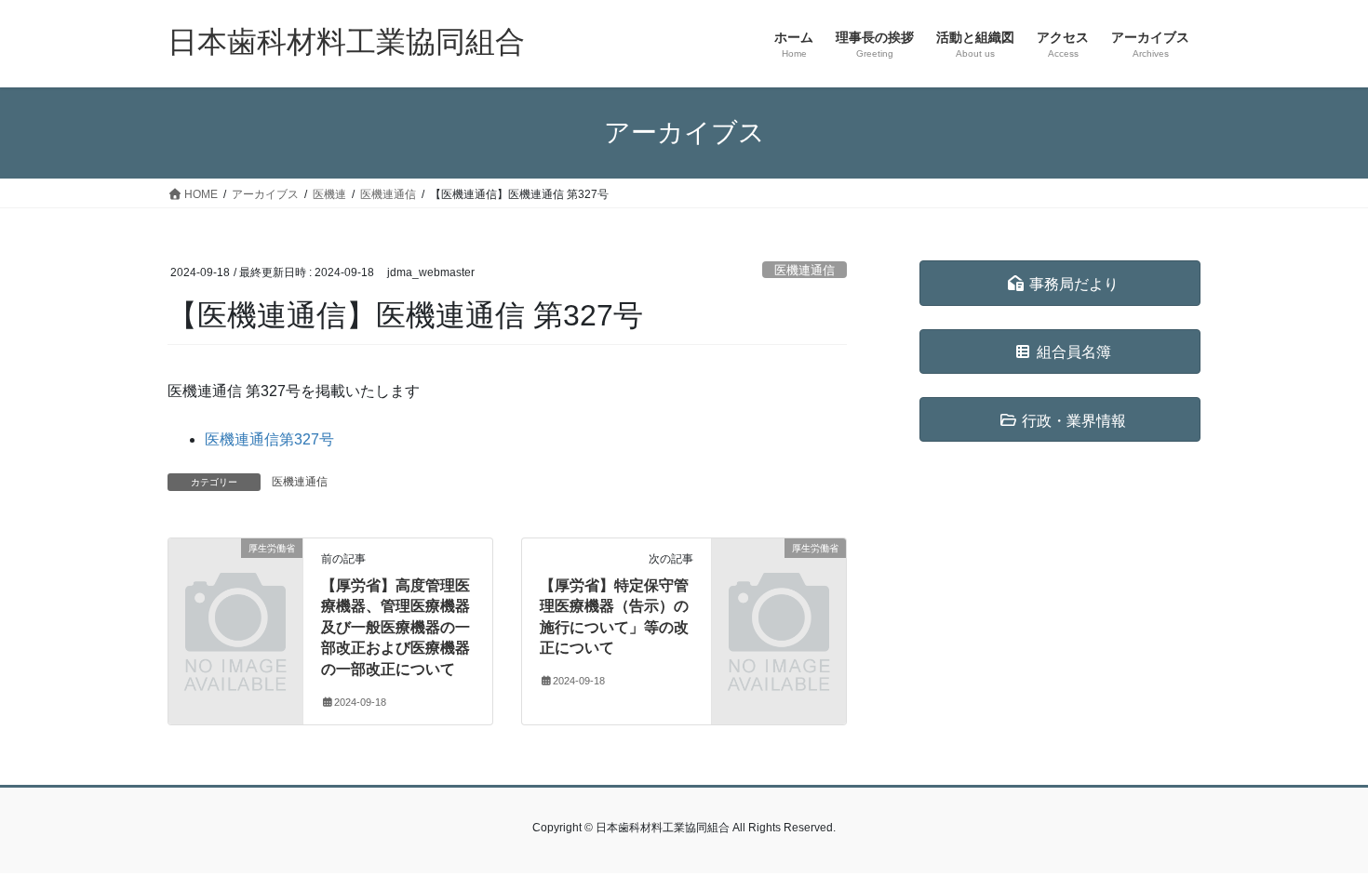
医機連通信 (804, 270)
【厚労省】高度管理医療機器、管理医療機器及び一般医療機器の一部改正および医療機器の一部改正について (395, 627)
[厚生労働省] (235, 579)
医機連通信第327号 (269, 439)
